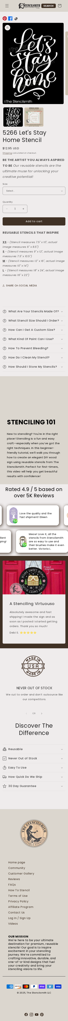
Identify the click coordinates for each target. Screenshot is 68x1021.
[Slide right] (42, 713)
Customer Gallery (21, 874)
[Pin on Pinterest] (5, 19)
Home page (16, 862)
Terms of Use (18, 896)
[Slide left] (26, 713)
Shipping (7, 153)
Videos (13, 924)
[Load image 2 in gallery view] (34, 117)
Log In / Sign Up (19, 918)
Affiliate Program (20, 907)
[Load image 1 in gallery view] (13, 117)
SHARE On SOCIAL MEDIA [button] (21, 285)
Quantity (8, 202)
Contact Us (16, 913)
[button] (7, 6)
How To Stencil (19, 890)
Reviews (14, 879)
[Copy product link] (16, 19)
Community (16, 868)
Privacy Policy (18, 901)
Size (5, 184)
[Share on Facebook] (10, 19)
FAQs (12, 885)
